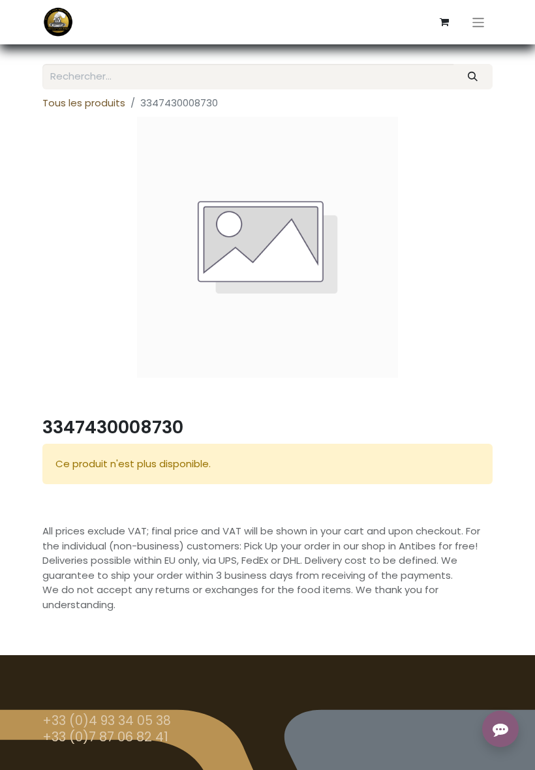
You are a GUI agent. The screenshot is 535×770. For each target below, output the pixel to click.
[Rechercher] (473, 76)
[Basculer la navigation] (478, 22)
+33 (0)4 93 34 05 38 (106, 721)
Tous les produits (83, 103)
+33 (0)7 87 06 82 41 (105, 737)
